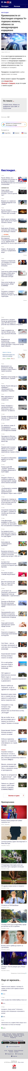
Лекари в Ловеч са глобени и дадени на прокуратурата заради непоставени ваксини (8, 480)
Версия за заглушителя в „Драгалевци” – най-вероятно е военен (9, 777)
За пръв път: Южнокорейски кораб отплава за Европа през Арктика (9, 564)
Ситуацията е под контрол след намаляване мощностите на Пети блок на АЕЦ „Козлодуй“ (12, 708)
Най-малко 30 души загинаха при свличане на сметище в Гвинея (9, 229)
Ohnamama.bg (16, 1035)
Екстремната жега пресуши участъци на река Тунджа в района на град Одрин (8, 534)
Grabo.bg (22, 1035)
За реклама (10, 1050)
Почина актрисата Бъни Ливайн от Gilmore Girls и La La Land (9, 418)
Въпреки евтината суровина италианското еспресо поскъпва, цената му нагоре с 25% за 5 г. (11, 553)
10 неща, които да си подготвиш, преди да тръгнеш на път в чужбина (13, 925)
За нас (5, 1050)
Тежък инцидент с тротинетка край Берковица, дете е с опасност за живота (8, 408)
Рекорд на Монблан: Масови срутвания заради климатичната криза (8, 604)
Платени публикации (18, 1050)
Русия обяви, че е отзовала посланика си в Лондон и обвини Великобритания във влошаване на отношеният (13, 181)
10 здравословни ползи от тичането (12, 886)
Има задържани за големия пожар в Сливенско (7, 398)
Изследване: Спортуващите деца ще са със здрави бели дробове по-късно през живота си (13, 240)
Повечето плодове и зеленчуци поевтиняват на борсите (9, 633)
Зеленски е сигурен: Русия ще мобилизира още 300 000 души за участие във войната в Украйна (12, 322)
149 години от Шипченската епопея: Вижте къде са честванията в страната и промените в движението (13, 677)
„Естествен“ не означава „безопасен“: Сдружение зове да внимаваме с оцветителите (10, 593)
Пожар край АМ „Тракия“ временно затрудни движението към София (8, 469)
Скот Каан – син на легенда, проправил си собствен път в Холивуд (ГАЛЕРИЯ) (9, 646)
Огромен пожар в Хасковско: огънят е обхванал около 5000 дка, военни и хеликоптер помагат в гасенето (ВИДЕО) (13, 755)
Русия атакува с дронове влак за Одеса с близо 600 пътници (9, 211)
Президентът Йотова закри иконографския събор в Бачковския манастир (8, 438)
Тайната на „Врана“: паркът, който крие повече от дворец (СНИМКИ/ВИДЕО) (8, 786)
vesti (4, 1016)
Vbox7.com (8, 1033)
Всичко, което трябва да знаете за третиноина (12, 946)
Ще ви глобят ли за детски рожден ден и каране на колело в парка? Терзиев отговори (10, 720)
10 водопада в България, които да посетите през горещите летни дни (12, 866)
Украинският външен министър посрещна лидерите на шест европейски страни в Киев (10, 449)
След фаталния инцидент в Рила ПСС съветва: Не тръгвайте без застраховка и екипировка (11, 523)
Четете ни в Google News (14, 1046)
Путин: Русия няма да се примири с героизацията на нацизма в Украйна (9, 388)
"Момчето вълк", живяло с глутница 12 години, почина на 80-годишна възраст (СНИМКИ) (12, 988)
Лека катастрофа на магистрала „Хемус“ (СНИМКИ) (8, 283)
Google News (7, 133)
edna (4, 1003)
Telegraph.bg (13, 1037)
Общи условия (21, 1062)
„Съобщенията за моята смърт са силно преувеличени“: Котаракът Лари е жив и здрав (11, 491)
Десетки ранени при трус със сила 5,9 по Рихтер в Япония (8, 583)
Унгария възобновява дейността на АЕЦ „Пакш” (8, 459)
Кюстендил (8, 170)
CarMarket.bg (5, 1035)
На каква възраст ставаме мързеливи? (8, 573)
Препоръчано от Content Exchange (18, 973)
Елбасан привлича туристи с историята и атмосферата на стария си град (9, 742)
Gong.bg (14, 1033)
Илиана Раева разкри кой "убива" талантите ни (11, 821)
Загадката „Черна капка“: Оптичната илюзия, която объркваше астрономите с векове (13, 1011)
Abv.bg (3, 1033)
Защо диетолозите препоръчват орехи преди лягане (8, 624)
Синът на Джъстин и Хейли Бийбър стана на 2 (14, 1000)
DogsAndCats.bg (20, 1033)
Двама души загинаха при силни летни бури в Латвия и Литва (9, 220)
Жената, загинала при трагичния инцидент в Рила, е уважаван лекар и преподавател (9, 767)
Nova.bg (20, 1036)
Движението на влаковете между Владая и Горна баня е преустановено (8, 368)
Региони (17, 6)
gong (4, 1028)
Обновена (3, 749)
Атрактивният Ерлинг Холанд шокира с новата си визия (8, 656)
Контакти (11, 1051)
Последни (4, 6)
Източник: (4, 117)
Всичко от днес (14, 796)
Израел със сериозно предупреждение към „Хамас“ (8, 202)
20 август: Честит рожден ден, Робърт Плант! (13, 967)
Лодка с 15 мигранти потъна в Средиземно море (8, 250)
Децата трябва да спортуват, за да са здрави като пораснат (8, 687)
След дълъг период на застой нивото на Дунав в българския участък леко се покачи (9, 501)
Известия (15, 1056)
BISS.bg (10, 1035)
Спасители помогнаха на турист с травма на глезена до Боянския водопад (8, 512)
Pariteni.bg (6, 1036)
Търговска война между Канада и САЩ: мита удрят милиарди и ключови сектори (9, 274)
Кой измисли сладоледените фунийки (6, 543)
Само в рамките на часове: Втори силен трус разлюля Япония (8, 331)
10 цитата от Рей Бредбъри (9, 905)
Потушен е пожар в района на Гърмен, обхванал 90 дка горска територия (9, 294)
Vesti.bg (15, 1036)
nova (4, 994)
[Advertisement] (14, 151)
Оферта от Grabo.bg (5, 352)
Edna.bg (11, 1036)
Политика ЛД (20, 1053)
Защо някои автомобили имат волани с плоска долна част (9, 192)
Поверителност (10, 1053)
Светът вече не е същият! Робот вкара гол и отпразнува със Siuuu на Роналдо (13, 1023)
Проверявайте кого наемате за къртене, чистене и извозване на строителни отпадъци (9, 614)
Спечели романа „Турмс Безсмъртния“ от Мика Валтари (14, 842)
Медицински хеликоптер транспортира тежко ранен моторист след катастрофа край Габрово (12, 343)
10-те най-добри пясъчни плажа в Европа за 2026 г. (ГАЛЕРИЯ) (7, 665)
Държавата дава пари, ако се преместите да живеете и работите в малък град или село (8, 697)
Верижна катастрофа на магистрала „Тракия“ (9, 377)
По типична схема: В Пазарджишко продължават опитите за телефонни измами (8, 428)
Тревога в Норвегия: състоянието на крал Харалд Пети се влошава (8, 263)
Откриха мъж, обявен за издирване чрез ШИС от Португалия (11, 106)
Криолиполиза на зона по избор (8, 356)
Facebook (17, 133)
